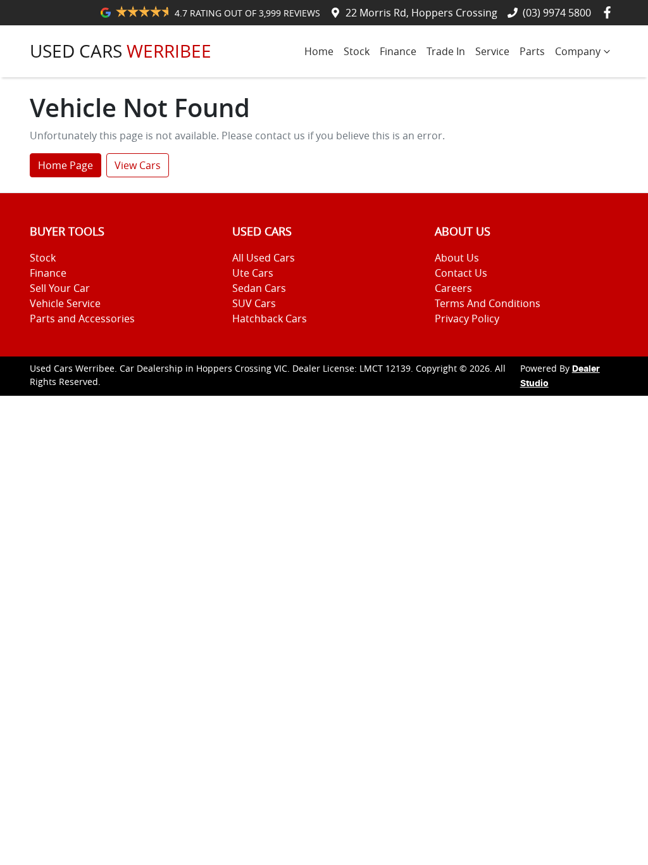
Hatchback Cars (269, 318)
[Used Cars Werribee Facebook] (609, 12)
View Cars (138, 165)
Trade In (446, 51)
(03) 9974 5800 (557, 13)
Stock (357, 51)
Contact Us (461, 273)
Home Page (65, 165)
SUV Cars (254, 303)
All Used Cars (263, 258)
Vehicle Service (65, 303)
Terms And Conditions (487, 303)
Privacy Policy (467, 318)
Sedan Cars (259, 288)
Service (492, 51)
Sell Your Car (60, 288)
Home (318, 51)
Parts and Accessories (82, 318)
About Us (457, 258)
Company (578, 51)
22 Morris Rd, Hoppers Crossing (421, 13)
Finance (398, 51)
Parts (532, 51)
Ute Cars (252, 273)
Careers (453, 288)
